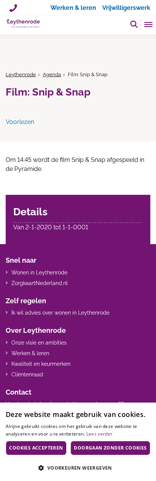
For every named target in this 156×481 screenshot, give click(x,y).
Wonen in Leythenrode (39, 272)
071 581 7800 (13, 5)
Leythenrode (21, 74)
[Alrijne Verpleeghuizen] (23, 23)
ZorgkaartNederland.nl (39, 283)
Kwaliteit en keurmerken (40, 364)
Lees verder (99, 434)
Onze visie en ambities (39, 343)
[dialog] (78, 442)
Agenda (52, 74)
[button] (134, 24)
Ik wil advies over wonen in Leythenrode (60, 313)
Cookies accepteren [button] (36, 448)
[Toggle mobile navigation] (148, 25)
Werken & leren (30, 353)
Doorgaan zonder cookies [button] (110, 448)
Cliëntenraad (27, 374)
